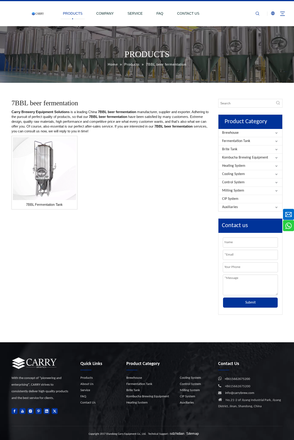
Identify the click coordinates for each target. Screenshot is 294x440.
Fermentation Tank (236, 141)
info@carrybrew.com (239, 393)
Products (86, 378)
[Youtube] (22, 411)
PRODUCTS (72, 13)
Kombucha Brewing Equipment (245, 157)
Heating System (233, 166)
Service (85, 390)
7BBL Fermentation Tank (44, 204)
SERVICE (135, 13)
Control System (233, 182)
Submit (250, 302)
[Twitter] (55, 411)
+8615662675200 (237, 379)
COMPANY (105, 13)
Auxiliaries (230, 207)
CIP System (230, 199)
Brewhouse (230, 133)
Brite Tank (229, 149)
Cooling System (233, 174)
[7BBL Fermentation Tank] (44, 168)
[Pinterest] (39, 411)
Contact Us (88, 402)
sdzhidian (177, 433)
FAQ (159, 13)
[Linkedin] (47, 411)
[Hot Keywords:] (278, 103)
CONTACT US (188, 13)
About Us (86, 384)
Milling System (233, 190)
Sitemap (192, 433)
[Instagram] (31, 411)
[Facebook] (14, 411)
